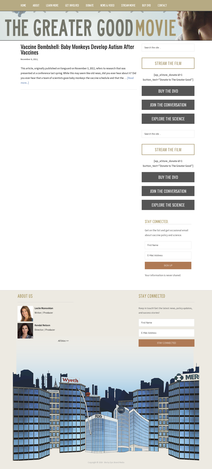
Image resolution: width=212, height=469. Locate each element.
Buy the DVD (168, 91)
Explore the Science (168, 119)
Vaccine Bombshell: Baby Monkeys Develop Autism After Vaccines (77, 49)
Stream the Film (168, 63)
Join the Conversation (168, 105)
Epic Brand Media (117, 462)
